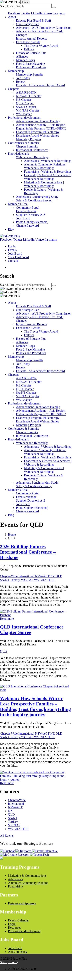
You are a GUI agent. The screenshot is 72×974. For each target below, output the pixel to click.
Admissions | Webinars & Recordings (47, 160)
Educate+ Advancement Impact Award (40, 85)
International (26, 576)
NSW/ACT (42, 576)
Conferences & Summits (23, 142)
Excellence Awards (28, 42)
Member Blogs (25, 60)
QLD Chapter (25, 103)
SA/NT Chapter (26, 107)
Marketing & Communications (27, 875)
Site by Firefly (9, 962)
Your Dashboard (18, 257)
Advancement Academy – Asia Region (40, 124)
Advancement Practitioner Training (38, 121)
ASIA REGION (26, 92)
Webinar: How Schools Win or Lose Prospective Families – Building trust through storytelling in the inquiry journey (35, 706)
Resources (14, 927)
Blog (11, 229)
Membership (16, 71)
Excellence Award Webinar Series (37, 135)
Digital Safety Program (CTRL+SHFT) (41, 128)
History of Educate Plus (31, 53)
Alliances (22, 56)
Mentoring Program (28, 139)
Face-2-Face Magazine (30, 63)
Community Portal (27, 207)
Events (12, 250)
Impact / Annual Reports (31, 38)
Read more (7, 618)
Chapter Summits (27, 146)
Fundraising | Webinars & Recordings (47, 171)
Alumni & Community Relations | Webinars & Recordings (45, 166)
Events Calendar (18, 920)
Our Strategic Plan (27, 24)
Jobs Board (23, 218)
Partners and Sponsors (22, 903)
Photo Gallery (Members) (32, 222)
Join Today (23, 78)
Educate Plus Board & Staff (33, 20)
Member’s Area (18, 204)
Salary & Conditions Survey (34, 200)
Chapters (13, 89)
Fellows (29, 49)
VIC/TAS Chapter (27, 110)
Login (12, 246)
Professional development (24, 117)
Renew (20, 81)
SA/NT (5, 580)
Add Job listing (17, 951)
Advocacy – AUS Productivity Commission (43, 27)
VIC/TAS (27, 580)
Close (25, 2)
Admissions (15, 879)
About (12, 17)
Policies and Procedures (31, 67)
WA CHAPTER (44, 580)
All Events (6, 835)
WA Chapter (24, 114)
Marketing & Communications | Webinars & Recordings (44, 184)
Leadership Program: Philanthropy (37, 132)
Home (12, 534)
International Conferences (32, 150)
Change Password (27, 225)
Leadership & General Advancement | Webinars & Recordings (48, 176)
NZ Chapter (23, 99)
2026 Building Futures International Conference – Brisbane (28, 552)
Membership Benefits (29, 74)
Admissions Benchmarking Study (37, 196)
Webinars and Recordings (32, 157)
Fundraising (15, 886)
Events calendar (26, 211)
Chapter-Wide (9, 576)
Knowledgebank (18, 153)
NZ (53, 576)
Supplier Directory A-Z (30, 214)
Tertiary (15, 580)
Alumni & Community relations (28, 882)
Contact (13, 260)
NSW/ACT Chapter (28, 96)
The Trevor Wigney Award (41, 45)
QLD (59, 576)
